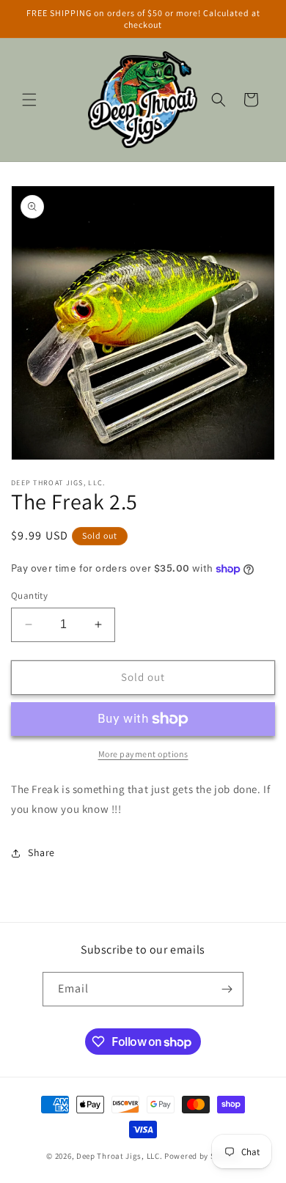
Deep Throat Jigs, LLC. (120, 1156)
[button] (29, 100)
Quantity (29, 595)
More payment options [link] (143, 753)
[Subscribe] (226, 989)
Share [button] (41, 852)
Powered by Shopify (202, 1156)
